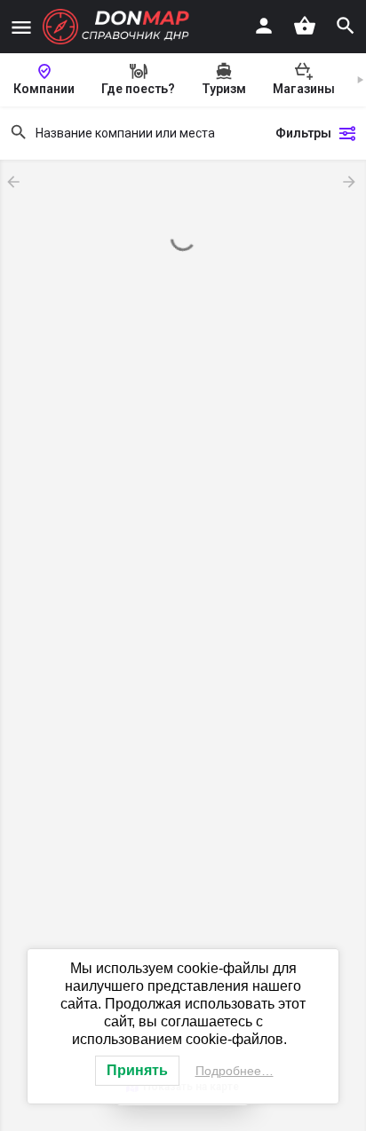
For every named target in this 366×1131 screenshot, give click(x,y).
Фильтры (303, 133)
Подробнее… (234, 1071)
